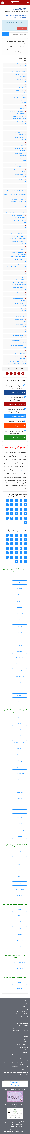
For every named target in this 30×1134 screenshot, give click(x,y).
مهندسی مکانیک (19, 595)
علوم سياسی (19, 805)
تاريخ (19, 811)
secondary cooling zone (17, 164)
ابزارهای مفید (25, 1050)
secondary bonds (19, 122)
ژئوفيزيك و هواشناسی (19, 889)
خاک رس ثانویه (22, 145)
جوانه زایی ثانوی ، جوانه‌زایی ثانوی (18, 284)
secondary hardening (18, 231)
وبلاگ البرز (25, 1009)
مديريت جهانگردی (19, 761)
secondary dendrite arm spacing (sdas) (15, 191)
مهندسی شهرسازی (19, 657)
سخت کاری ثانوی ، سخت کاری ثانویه (18, 233)
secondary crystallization (16, 180)
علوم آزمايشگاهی (19, 941)
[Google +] (11, 373)
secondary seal (19, 325)
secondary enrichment (17, 215)
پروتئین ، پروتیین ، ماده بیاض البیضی (18, 97)
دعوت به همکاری (24, 1017)
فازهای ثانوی (22, 300)
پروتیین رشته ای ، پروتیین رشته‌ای (18, 71)
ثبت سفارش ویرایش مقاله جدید (16, 404)
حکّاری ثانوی (22, 223)
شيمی (19, 852)
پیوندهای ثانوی (22, 124)
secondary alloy (19, 101)
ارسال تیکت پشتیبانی (15, 1082)
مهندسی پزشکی (19, 614)
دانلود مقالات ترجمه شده (22, 1026)
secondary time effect (17, 346)
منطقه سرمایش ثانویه (21, 166)
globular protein (19, 74)
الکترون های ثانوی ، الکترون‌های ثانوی (18, 201)
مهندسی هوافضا (19, 664)
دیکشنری (23, 470)
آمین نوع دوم (22, 108)
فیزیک (19, 864)
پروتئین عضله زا (22, 87)
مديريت (19, 723)
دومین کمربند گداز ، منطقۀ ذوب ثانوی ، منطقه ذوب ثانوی (15, 268)
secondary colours (18, 154)
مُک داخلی (23, 305)
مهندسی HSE (19, 670)
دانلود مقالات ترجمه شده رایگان (20, 1028)
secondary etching (18, 221)
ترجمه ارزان (25, 1033)
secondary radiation (18, 309)
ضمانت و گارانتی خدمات (22, 1011)
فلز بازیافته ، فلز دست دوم (20, 274)
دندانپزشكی (19, 947)
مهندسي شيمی (19, 607)
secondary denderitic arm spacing (14, 185)
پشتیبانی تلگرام (15, 1085)
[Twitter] (15, 373)
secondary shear (19, 330)
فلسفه (19, 786)
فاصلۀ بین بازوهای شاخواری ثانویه (18, 187)
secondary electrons (18, 200)
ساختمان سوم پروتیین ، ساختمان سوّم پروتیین (16, 364)
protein (22, 95)
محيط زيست (19, 651)
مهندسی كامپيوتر (19, 576)
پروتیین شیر (23, 82)
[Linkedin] (7, 373)
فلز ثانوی (23, 161)
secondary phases (18, 298)
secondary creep (19, 175)
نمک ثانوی (23, 321)
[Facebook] (18, 373)
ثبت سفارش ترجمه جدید (18, 393)
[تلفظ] (26, 22)
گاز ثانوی (23, 228)
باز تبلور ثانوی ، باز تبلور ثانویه (19, 316)
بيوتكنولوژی (19, 922)
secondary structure (18, 340)
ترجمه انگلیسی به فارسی (22, 1023)
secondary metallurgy (17, 277)
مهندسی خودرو (19, 689)
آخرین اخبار (25, 1039)
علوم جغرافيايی (20, 792)
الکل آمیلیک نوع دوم (21, 113)
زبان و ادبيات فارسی (20, 780)
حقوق (19, 729)
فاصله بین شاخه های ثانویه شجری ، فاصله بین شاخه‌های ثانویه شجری (15, 195)
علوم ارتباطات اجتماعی (19, 773)
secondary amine (19, 106)
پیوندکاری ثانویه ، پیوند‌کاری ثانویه (19, 119)
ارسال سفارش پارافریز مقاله (17, 426)
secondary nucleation (17, 282)
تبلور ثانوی (23, 182)
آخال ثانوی (23, 244)
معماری (19, 982)
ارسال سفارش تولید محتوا (18, 416)
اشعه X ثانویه (22, 358)
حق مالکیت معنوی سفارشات (21, 1014)
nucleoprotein (20, 90)
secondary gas (19, 226)
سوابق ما (26, 1004)
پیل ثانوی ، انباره (22, 134)
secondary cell (19, 132)
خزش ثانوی (22, 177)
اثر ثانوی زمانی (22, 348)
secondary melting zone (17, 265)
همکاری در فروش (24, 1047)
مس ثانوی (23, 171)
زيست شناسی (19, 858)
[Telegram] (22, 373)
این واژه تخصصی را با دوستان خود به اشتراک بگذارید (15, 369)
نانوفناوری (19, 883)
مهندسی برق (19, 582)
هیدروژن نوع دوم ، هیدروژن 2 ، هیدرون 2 (17, 238)
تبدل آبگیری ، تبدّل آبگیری (20, 353)
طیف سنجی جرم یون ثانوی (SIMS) (18, 256)
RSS (25, 1042)
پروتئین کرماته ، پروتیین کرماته (19, 66)
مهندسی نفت (19, 645)
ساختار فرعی (22, 342)
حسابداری (20, 717)
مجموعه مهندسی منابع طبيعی (19, 969)
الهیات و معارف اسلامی (19, 830)
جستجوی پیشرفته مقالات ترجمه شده (19, 1031)
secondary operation (18, 288)
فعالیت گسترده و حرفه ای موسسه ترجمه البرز (15, 1122)
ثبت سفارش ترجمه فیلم (18, 438)
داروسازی (19, 928)
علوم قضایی (19, 836)
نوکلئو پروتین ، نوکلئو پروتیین (19, 92)
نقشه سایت (25, 1052)
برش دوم (23, 332)
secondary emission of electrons (14, 210)
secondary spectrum (18, 335)
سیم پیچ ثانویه (22, 150)
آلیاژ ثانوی (23, 103)
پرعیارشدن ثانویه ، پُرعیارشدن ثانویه (18, 217)
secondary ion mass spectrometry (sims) (19, 253)
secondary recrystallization (16, 314)
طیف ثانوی (23, 337)
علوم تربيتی (19, 748)
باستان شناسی (19, 817)
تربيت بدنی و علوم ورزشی (19, 742)
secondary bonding (18, 117)
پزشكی (19, 909)
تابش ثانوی (23, 311)
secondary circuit (19, 138)
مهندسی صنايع (19, 601)
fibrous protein (19, 69)
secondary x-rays (18, 356)
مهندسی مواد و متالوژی (19, 620)
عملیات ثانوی (22, 290)
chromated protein (18, 64)
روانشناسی (19, 736)
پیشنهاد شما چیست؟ (22, 29)
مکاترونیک (19, 683)
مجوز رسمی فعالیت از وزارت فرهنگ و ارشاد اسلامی (15, 1090)
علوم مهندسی (19, 695)
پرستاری (19, 915)
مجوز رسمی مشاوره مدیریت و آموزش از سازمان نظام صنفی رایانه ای (15, 1106)
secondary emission (18, 205)
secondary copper (18, 169)
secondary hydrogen (18, 236)
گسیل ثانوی (23, 207)
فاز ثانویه (23, 295)
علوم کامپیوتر (19, 896)
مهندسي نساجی (19, 639)
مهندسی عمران (19, 588)
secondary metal (19, 272)
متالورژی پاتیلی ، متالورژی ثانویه (19, 279)
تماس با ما (25, 1006)
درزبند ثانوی (23, 327)
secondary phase (19, 293)
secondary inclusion (18, 242)
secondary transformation (16, 351)
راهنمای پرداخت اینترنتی (21, 1044)
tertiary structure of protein (16, 362)
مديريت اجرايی (19, 799)
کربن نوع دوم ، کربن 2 (20, 129)
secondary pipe (19, 304)
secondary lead (19, 260)
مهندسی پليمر (19, 626)
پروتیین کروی (22, 76)
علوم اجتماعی (19, 767)
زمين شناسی (19, 877)
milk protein (20, 80)
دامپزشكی (20, 934)
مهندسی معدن (19, 632)
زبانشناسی (19, 824)
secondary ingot (19, 247)
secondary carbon (18, 127)
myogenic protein (19, 85)
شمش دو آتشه (22, 249)
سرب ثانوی (23, 262)
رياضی (19, 871)
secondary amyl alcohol (17, 111)
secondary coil (19, 148)
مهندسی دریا (19, 701)
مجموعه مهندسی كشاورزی (19, 962)
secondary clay (19, 143)
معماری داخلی (19, 988)
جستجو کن (5, 34)
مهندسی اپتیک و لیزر (20, 676)
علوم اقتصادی (19, 755)
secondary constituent (17, 159)
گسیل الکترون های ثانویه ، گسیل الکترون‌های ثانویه (15, 212)
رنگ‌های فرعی (22, 155)
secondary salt (19, 319)
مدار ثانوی (23, 140)
